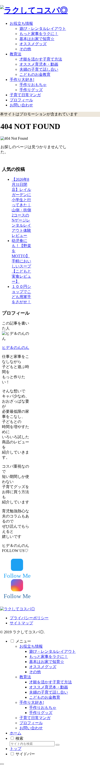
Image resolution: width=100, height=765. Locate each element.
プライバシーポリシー (29, 618)
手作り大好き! (31, 702)
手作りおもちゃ (42, 707)
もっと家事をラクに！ (48, 656)
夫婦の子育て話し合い (48, 692)
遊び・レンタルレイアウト (52, 651)
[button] (57, 745)
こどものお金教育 (44, 697)
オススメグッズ (42, 667)
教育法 (25, 677)
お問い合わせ (31, 728)
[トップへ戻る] (2, 764)
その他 (35, 672)
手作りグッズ (40, 713)
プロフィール (31, 723)
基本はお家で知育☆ (46, 662)
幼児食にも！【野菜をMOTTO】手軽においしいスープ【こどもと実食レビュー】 (21, 261)
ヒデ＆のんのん (15, 347)
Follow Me (17, 575)
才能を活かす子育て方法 (50, 682)
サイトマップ (21, 623)
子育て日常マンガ (34, 718)
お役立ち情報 (31, 646)
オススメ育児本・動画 (48, 687)
